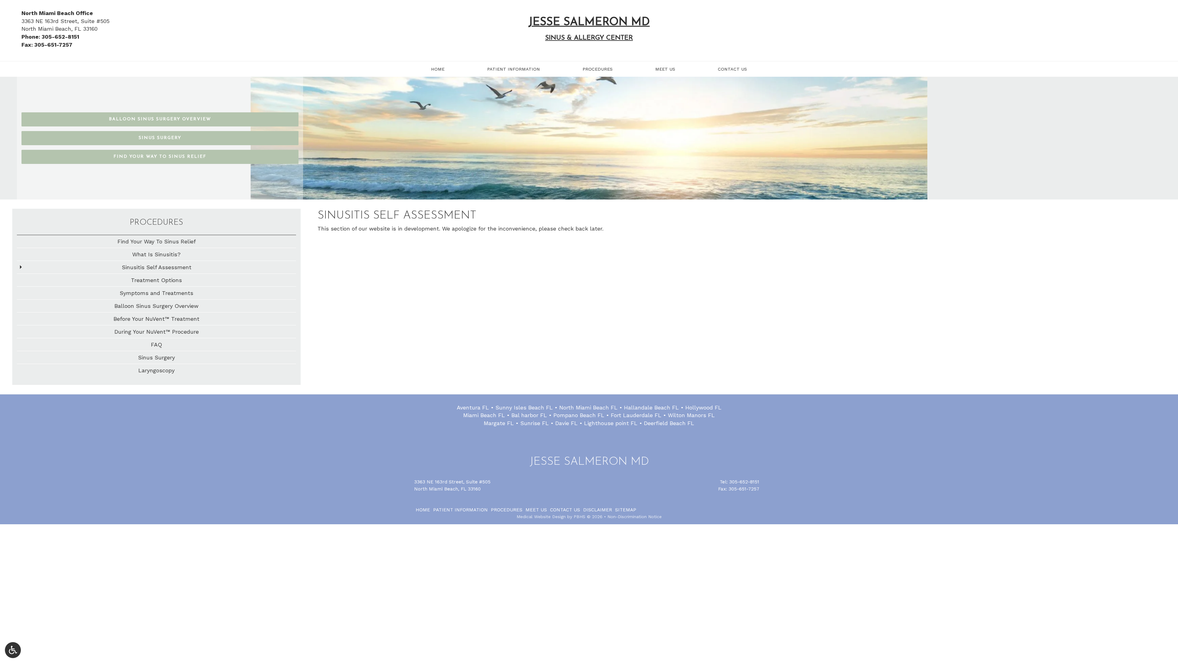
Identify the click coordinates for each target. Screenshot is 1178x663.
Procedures (598, 69)
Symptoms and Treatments (156, 293)
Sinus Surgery (156, 357)
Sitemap (625, 510)
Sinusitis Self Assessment (156, 267)
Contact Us (732, 69)
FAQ (156, 344)
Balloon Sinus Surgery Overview (156, 306)
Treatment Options (156, 280)
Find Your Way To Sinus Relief (156, 241)
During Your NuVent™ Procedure (156, 331)
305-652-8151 (744, 482)
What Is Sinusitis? (156, 254)
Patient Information (513, 69)
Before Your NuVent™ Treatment (156, 319)
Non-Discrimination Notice (634, 516)
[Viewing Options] (13, 650)
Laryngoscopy (156, 370)
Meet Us (665, 69)
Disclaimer (597, 510)
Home (438, 69)
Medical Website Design (541, 516)
